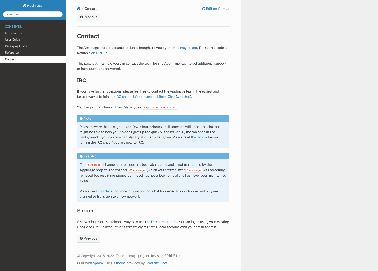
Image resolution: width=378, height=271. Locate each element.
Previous (90, 17)
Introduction (13, 33)
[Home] (78, 8)
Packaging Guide (16, 46)
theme (121, 263)
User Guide (12, 39)
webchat (183, 96)
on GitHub (99, 53)
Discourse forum (164, 222)
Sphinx (98, 263)
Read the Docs (156, 263)
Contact (10, 59)
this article (199, 137)
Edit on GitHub (217, 8)
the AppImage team (182, 48)
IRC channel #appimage (134, 96)
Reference (12, 52)
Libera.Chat (166, 96)
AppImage (34, 5)
